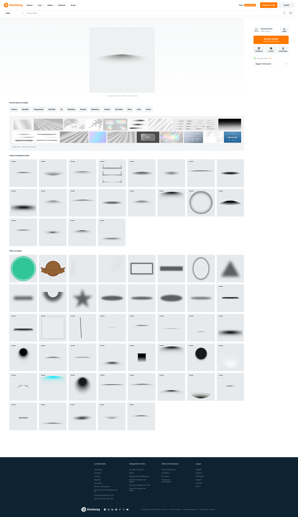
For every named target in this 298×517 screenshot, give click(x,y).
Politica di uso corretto (207, 509)
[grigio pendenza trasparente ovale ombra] (201, 268)
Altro (197, 486)
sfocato (83, 109)
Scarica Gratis (271, 39)
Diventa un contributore (166, 481)
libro (139, 109)
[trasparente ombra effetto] (53, 173)
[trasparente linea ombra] (201, 173)
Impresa (97, 480)
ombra (14, 109)
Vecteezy (97, 473)
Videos (50, 5)
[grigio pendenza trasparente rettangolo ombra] (142, 268)
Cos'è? (270, 58)
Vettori (29, 5)
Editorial (61, 5)
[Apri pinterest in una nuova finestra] (116, 509)
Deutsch (199, 480)
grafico (107, 109)
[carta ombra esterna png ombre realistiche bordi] (112, 173)
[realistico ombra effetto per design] (230, 298)
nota (130, 109)
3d (62, 109)
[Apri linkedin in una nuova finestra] (112, 509)
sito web (118, 109)
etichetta (71, 109)
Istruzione (98, 483)
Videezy (97, 476)
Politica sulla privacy (190, 509)
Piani (241, 5)
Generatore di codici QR (103, 498)
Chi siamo (165, 476)
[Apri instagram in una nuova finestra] (109, 509)
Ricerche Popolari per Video (137, 489)
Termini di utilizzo (175, 509)
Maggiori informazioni (263, 64)
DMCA (131, 473)
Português (200, 476)
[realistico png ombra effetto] (171, 328)
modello (25, 109)
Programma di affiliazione (139, 476)
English (199, 469)
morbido (51, 109)
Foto (40, 5)
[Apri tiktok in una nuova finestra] (120, 509)
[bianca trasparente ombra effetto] (230, 357)
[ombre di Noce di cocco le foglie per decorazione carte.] (82, 268)
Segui (284, 31)
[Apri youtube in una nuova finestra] (127, 509)
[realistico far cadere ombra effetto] (142, 173)
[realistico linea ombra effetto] (53, 357)
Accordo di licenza (136, 469)
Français (199, 483)
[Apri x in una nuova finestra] (124, 509)
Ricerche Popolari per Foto (139, 485)
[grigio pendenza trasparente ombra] (171, 268)
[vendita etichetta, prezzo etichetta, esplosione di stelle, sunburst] (23, 268)
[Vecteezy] (13, 5)
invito (148, 109)
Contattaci (165, 473)
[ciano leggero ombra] (53, 387)
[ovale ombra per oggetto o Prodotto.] (171, 173)
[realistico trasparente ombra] (23, 173)
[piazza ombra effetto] (201, 328)
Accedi (286, 5)
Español (199, 473)
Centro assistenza (168, 469)
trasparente (38, 109)
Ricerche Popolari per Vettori (137, 481)
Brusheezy (98, 469)
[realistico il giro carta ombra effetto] (201, 203)
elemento (95, 109)
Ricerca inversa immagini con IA (105, 491)
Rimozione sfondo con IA (104, 495)
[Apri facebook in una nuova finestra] (105, 509)
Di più (73, 5)
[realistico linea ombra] (82, 357)
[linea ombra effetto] (142, 203)
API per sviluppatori (102, 486)
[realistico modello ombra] (230, 387)
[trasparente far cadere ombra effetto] (82, 416)
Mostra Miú (232, 137)
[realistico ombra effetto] (230, 203)
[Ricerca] (284, 13)
